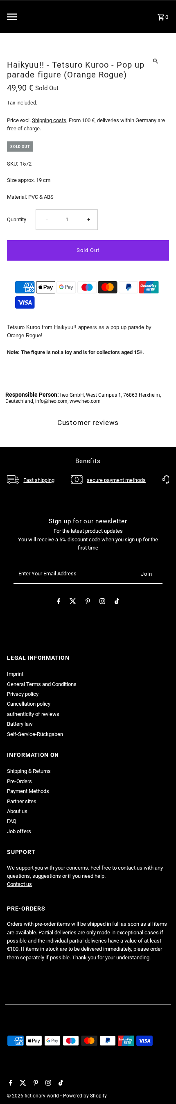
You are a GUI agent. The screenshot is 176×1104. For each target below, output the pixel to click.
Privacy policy (22, 694)
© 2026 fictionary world (33, 1096)
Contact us (19, 884)
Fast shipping (38, 480)
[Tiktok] (117, 602)
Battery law (20, 724)
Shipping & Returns (29, 771)
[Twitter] (73, 602)
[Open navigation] (33, 17)
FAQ (11, 821)
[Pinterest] (88, 602)
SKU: (12, 164)
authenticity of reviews (33, 714)
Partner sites (21, 801)
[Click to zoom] (156, 61)
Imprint (15, 674)
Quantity (16, 219)
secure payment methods (116, 480)
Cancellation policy (28, 704)
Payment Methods (28, 791)
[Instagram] (102, 602)
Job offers (19, 831)
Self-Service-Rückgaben (35, 734)
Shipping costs (49, 120)
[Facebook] (58, 602)
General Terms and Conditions (42, 684)
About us (17, 811)
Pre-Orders (19, 781)
